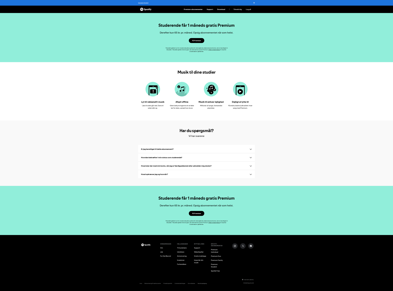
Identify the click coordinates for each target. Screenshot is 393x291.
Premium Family (217, 260)
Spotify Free (215, 271)
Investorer (181, 260)
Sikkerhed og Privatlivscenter (152, 283)
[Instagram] (235, 246)
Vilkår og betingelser (214, 50)
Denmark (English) (143, 3)
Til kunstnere (182, 248)
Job (161, 252)
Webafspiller (199, 252)
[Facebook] (251, 246)
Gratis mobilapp (200, 256)
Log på (248, 9)
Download (221, 9)
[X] (243, 246)
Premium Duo (216, 256)
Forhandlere (181, 264)
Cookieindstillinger (180, 283)
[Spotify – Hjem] (146, 9)
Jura (140, 283)
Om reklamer (191, 283)
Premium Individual (214, 250)
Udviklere (180, 252)
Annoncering (182, 256)
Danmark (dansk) (249, 279)
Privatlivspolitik (167, 283)
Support (210, 9)
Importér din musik (198, 261)
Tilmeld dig (237, 9)
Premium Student (214, 265)
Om (161, 248)
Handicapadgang (202, 283)
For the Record (165, 256)
